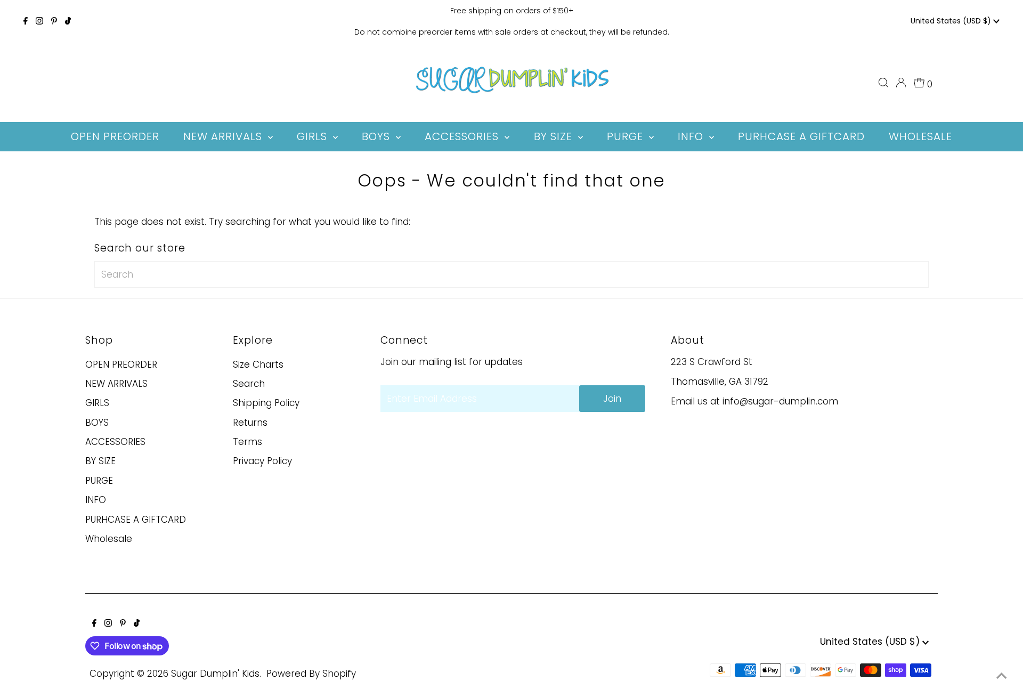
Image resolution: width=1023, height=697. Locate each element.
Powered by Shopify (311, 673)
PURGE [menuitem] (626, 136)
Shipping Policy (266, 402)
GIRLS (97, 402)
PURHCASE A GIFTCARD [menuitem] (801, 136)
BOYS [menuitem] (377, 136)
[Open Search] (883, 82)
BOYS (97, 422)
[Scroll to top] (1001, 675)
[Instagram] (39, 21)
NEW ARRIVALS (116, 383)
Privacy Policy (262, 461)
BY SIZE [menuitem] (554, 136)
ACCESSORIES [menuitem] (463, 136)
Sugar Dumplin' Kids (215, 673)
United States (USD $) (952, 20)
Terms (247, 441)
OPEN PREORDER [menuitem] (115, 136)
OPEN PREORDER (121, 364)
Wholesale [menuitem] (920, 136)
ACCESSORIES (115, 441)
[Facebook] (25, 21)
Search (249, 383)
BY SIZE (100, 461)
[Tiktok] (68, 21)
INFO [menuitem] (692, 136)
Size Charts (258, 364)
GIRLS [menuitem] (313, 136)
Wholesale (108, 538)
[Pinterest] (54, 21)
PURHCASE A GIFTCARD (135, 519)
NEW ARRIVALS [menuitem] (224, 136)
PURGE (99, 480)
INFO (95, 499)
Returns (250, 422)
